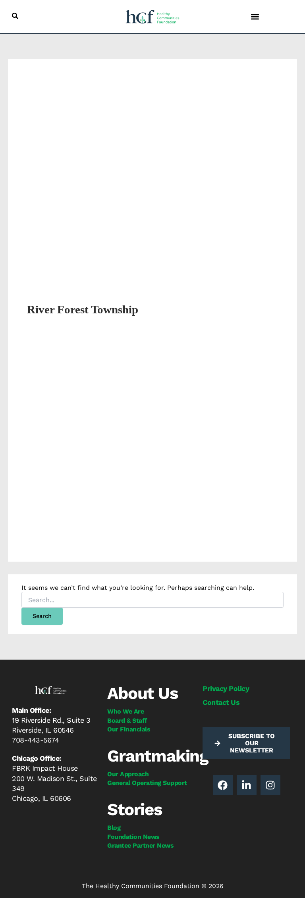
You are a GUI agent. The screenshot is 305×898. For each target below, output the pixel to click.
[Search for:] (152, 600)
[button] (15, 16)
